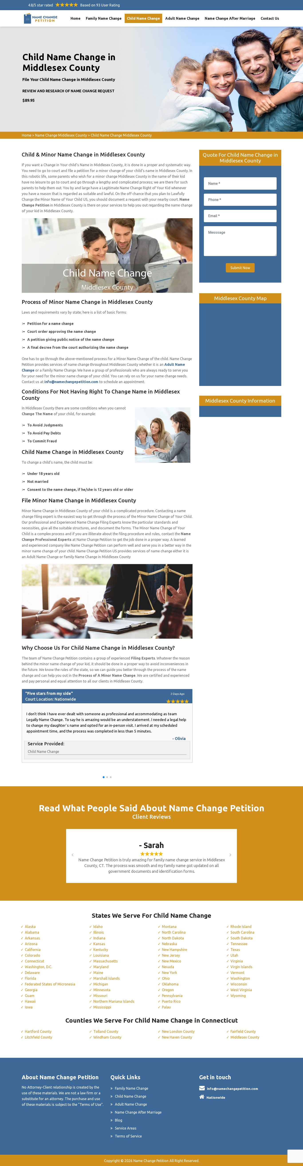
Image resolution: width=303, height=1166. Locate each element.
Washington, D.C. (38, 967)
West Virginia (241, 990)
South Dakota (241, 938)
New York (169, 973)
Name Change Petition (151, 1161)
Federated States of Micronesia (50, 984)
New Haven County (177, 1037)
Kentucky (100, 950)
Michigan (100, 984)
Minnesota (101, 990)
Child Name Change (143, 18)
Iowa (29, 1007)
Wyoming (238, 996)
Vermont (237, 973)
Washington (240, 978)
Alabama (32, 932)
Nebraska (169, 944)
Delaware (32, 973)
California (33, 950)
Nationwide (216, 1097)
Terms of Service (128, 1136)
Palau (166, 1007)
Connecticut (34, 961)
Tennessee (238, 944)
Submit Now (240, 268)
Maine (98, 973)
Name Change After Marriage (230, 18)
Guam (29, 996)
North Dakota (173, 938)
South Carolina (242, 932)
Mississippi (102, 1007)
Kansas (99, 944)
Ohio (166, 978)
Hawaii (30, 1001)
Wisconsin (238, 984)
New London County (178, 1031)
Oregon (168, 990)
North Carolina (174, 932)
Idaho (98, 927)
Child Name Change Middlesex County (121, 135)
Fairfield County (243, 1031)
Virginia (236, 961)
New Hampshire (174, 950)
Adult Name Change (182, 18)
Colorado (32, 955)
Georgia (31, 990)
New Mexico (171, 961)
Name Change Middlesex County (61, 135)
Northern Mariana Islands (113, 1001)
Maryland (101, 967)
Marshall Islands (106, 978)
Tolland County (105, 1031)
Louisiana (101, 955)
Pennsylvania (172, 996)
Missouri (100, 996)
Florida (30, 978)
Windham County (107, 1037)
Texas (235, 950)
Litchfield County (38, 1037)
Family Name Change (104, 18)
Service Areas (125, 1128)
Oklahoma (170, 984)
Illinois (98, 932)
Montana (169, 927)
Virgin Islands (241, 967)
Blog (118, 1120)
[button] (103, 777)
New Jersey (171, 955)
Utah (234, 955)
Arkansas (32, 938)
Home (76, 18)
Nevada (168, 967)
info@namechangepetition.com (232, 1089)
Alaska (30, 927)
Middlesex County (244, 1037)
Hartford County (38, 1031)
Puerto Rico (171, 1001)
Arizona (31, 944)
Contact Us (270, 18)
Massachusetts (105, 961)
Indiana (99, 938)
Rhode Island (241, 927)
